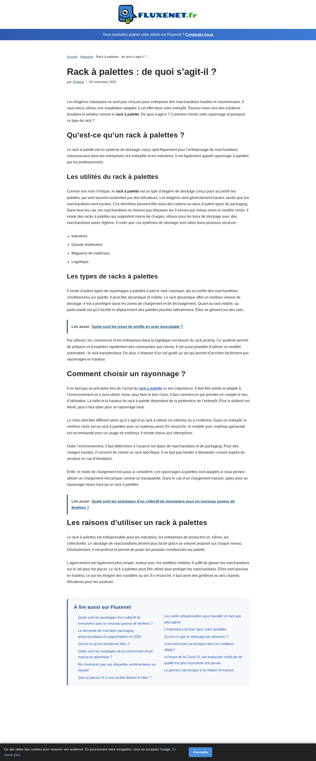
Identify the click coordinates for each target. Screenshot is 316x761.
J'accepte (200, 752)
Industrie (86, 56)
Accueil (72, 56)
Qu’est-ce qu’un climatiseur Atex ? (104, 644)
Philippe (78, 82)
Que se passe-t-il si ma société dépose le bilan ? (114, 677)
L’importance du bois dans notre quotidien (195, 629)
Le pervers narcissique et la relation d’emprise (198, 670)
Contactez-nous (199, 35)
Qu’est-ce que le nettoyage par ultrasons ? (196, 637)
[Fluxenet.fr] (158, 14)
